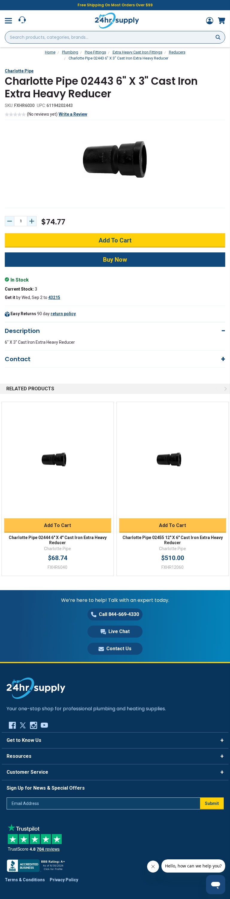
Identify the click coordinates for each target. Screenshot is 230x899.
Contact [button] (18, 359)
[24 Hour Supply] (36, 687)
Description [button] (22, 331)
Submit (212, 803)
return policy (63, 313)
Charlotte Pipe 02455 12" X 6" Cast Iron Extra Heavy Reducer (172, 540)
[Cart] (221, 20)
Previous (217, 389)
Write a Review (73, 114)
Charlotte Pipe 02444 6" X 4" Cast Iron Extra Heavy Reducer (58, 540)
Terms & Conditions (25, 879)
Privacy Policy (64, 879)
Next (225, 389)
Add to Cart (57, 525)
